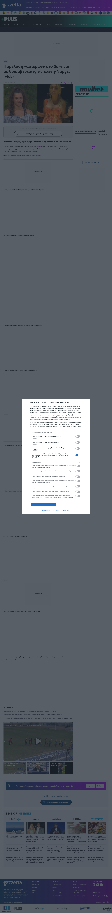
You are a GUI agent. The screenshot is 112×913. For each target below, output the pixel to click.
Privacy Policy (66, 510)
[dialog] (56, 456)
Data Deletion (46, 510)
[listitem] (56, 432)
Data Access (56, 510)
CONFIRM (43, 504)
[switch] (77, 436)
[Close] (86, 402)
